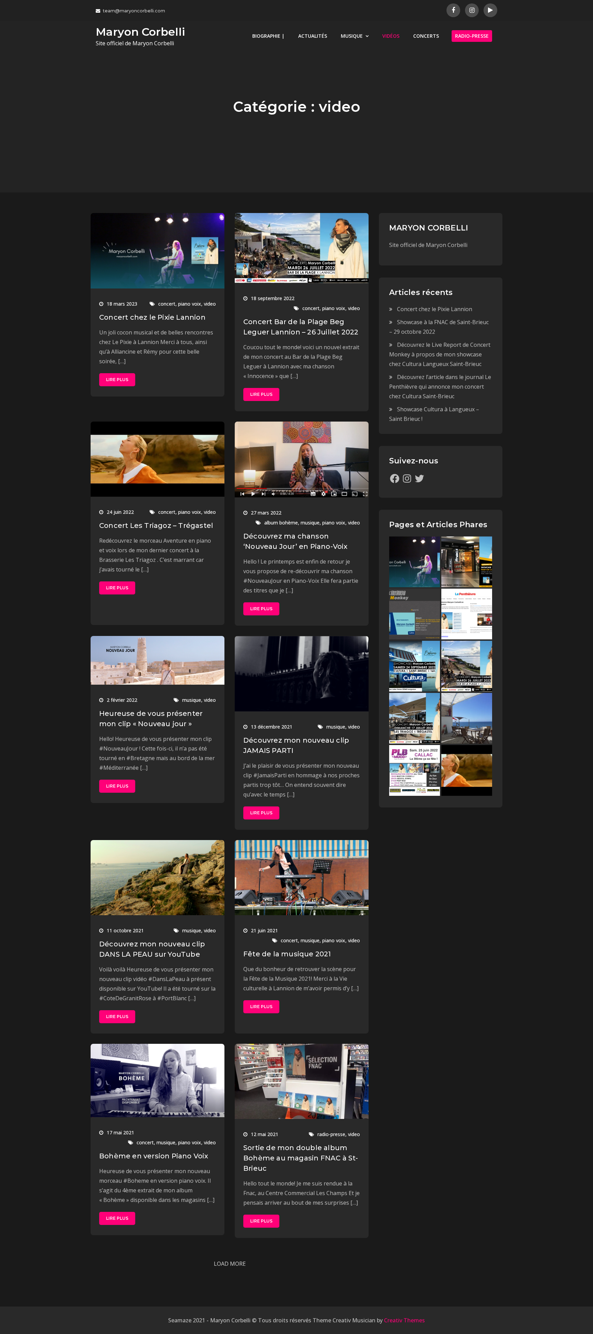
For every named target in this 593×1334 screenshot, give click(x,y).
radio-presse (331, 1134)
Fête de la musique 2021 (287, 954)
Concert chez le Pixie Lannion (152, 317)
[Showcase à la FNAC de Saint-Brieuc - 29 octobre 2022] (466, 561)
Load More (230, 1263)
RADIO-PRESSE (472, 36)
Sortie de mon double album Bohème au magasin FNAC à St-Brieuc (300, 1158)
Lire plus (117, 379)
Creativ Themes (404, 1320)
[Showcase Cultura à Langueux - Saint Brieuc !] (414, 666)
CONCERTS (426, 36)
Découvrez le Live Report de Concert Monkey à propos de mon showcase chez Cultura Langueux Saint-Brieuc (439, 354)
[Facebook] (394, 478)
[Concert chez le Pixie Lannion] (414, 561)
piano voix (189, 303)
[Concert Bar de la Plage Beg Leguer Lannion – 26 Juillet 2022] (466, 666)
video (210, 303)
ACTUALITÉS (312, 36)
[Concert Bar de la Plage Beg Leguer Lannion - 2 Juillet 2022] (466, 718)
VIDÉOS (390, 36)
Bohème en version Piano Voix (153, 1156)
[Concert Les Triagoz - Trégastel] (466, 770)
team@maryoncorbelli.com (134, 10)
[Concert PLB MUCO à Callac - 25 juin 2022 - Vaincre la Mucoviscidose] (414, 770)
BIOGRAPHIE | (268, 36)
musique (310, 522)
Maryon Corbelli (140, 31)
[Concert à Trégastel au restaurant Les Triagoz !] (414, 718)
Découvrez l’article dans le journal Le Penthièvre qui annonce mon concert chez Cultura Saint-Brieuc (440, 386)
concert (166, 303)
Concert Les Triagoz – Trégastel (156, 525)
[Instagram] (407, 478)
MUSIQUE (352, 36)
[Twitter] (419, 478)
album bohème (281, 522)
